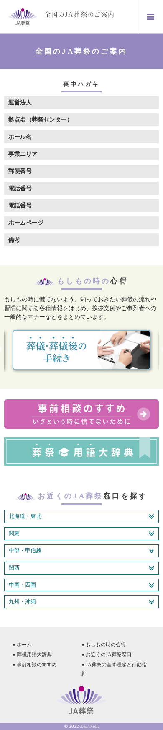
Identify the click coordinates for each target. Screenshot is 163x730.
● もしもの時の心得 (104, 644)
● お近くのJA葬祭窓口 (107, 655)
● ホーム (22, 644)
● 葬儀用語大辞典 (32, 655)
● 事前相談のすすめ (35, 665)
